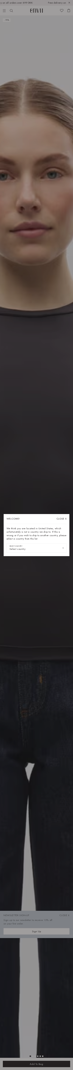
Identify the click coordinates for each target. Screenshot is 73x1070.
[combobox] (37, 548)
